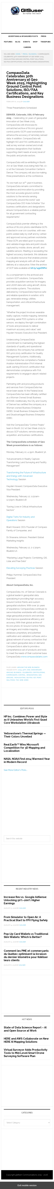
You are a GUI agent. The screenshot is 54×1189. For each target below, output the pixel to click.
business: (18, 672)
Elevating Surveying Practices (20, 568)
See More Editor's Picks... (15, 770)
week (26, 680)
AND (28, 670)
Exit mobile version (27, 1185)
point (39, 677)
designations (32, 675)
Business (35, 667)
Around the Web (24, 667)
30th (24, 670)
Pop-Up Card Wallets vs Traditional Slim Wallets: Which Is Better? (26, 935)
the (17, 680)
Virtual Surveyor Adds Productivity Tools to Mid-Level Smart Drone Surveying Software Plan (25, 1053)
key (34, 677)
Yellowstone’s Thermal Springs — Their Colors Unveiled (25, 735)
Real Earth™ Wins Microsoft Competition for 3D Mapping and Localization (24, 747)
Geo (40, 675)
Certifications (39, 672)
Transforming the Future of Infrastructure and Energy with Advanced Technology (26, 476)
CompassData (11, 675)
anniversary (36, 670)
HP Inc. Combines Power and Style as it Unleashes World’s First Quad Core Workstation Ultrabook (25, 719)
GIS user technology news (27, 11)
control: (22, 675)
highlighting (20, 677)
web (21, 680)
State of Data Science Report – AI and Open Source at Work (25, 1029)
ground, (10, 677)
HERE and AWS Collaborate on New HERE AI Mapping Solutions (26, 1040)
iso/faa (29, 677)
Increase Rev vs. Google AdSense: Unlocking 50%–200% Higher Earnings (25, 900)
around (9, 672)
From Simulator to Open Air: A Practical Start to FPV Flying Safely (26, 919)
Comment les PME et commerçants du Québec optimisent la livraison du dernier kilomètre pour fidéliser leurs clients (26, 955)
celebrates (27, 672)
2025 (20, 670)
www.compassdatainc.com (34, 656)
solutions (10, 680)
